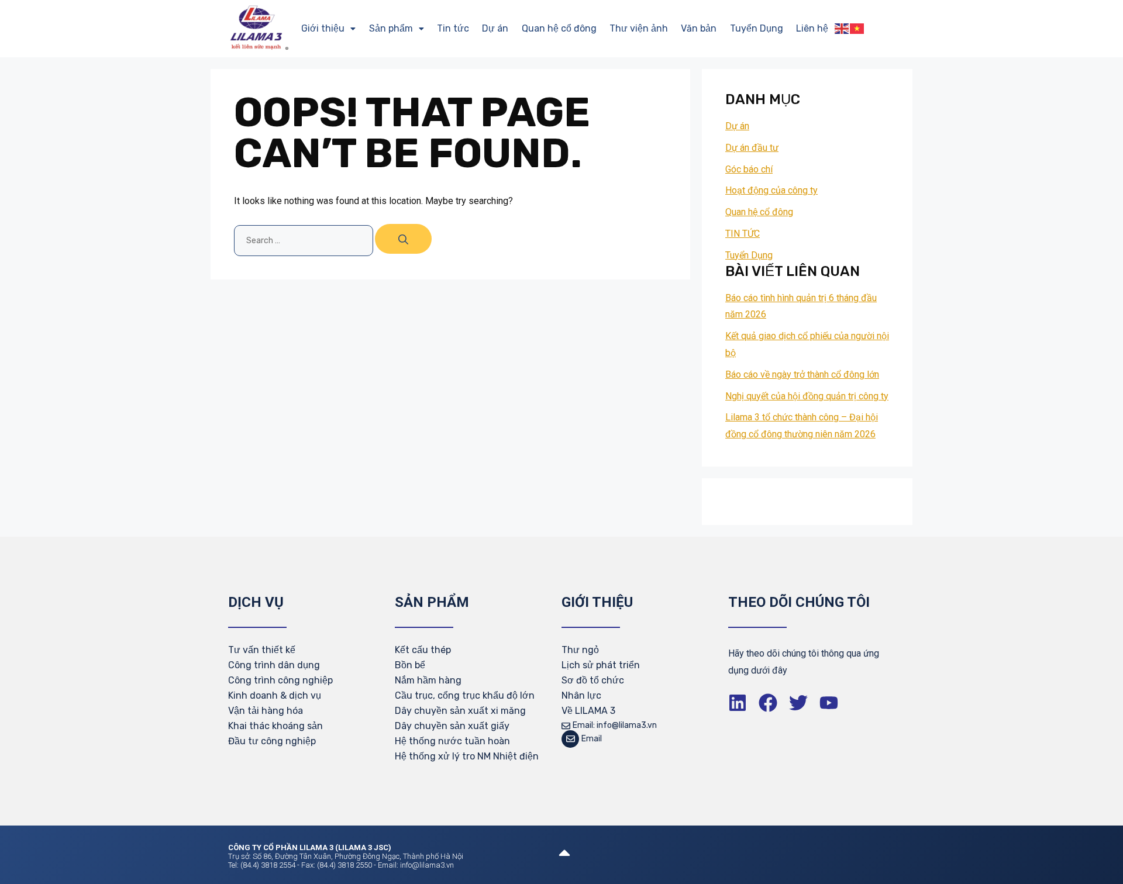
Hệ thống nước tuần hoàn (452, 741)
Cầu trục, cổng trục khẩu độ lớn (465, 695)
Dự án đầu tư (751, 147)
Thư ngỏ (580, 649)
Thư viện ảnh (638, 28)
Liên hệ (812, 28)
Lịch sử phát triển (601, 665)
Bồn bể (410, 665)
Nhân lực (581, 695)
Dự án (495, 28)
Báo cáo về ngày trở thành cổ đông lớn (802, 374)
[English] (842, 28)
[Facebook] (768, 702)
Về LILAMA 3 (588, 710)
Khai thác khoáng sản (275, 725)
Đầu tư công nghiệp (272, 741)
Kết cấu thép (423, 649)
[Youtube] (828, 702)
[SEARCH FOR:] (304, 240)
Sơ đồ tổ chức (593, 680)
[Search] (403, 239)
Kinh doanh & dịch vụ (274, 695)
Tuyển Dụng (756, 28)
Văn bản (698, 28)
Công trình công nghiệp (280, 680)
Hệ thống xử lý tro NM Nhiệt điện (467, 756)
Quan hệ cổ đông (559, 28)
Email (591, 739)
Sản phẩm (391, 28)
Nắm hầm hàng (428, 680)
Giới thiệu (323, 28)
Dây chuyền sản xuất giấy (452, 725)
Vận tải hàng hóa (265, 710)
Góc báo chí (749, 169)
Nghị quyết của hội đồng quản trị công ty (806, 396)
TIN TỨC (742, 233)
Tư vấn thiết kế (261, 649)
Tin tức (453, 28)
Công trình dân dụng (274, 665)
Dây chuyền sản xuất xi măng (460, 710)
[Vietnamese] (857, 28)
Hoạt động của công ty (771, 190)
